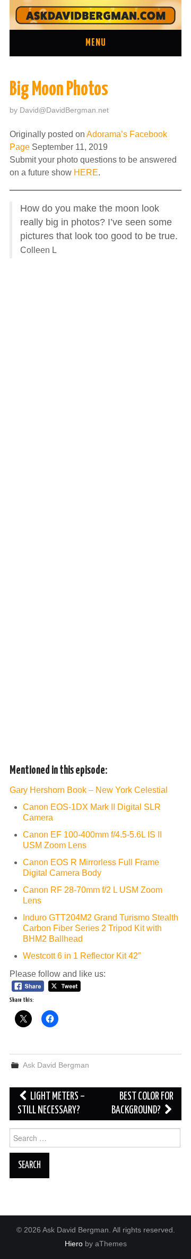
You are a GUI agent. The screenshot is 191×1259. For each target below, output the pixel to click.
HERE (86, 172)
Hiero (74, 1243)
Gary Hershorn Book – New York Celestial (89, 790)
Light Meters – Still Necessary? (51, 1104)
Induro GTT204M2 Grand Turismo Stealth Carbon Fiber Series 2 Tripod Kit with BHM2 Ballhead (100, 928)
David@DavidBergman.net (64, 110)
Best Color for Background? (142, 1104)
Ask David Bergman (56, 1065)
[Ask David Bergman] (95, 14)
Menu (95, 43)
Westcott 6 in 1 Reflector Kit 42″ (82, 955)
